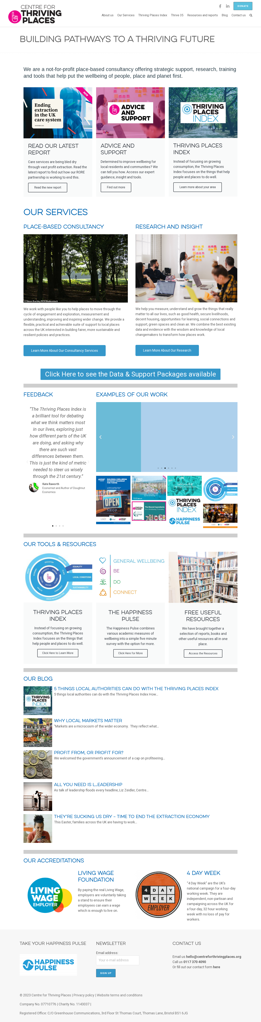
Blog (225, 15)
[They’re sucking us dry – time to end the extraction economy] (38, 842)
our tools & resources (60, 544)
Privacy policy (84, 995)
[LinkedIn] (228, 7)
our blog (38, 679)
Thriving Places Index (152, 15)
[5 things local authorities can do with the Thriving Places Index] (38, 714)
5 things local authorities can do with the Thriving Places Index (136, 689)
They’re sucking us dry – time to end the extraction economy (132, 817)
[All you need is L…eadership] (38, 810)
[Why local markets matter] (38, 746)
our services (56, 212)
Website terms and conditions (120, 995)
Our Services (126, 15)
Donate (242, 6)
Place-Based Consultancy (64, 227)
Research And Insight (169, 227)
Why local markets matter (88, 721)
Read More (228, 700)
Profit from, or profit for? (88, 753)
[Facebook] (220, 7)
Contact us (239, 15)
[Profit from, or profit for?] (38, 778)
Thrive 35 (177, 15)
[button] (52, 526)
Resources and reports (202, 15)
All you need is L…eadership (88, 785)
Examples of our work (131, 395)
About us (107, 15)
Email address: (107, 953)
